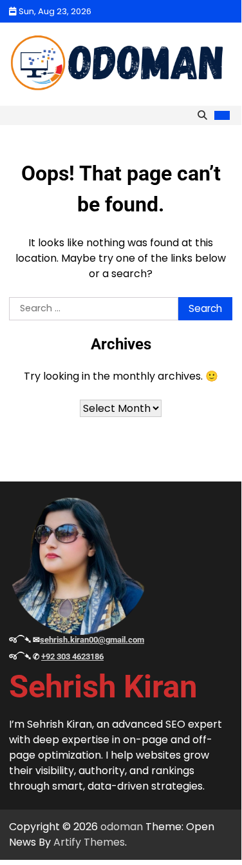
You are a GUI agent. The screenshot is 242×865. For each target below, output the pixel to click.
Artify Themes (89, 842)
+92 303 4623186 (72, 656)
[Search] (202, 115)
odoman (121, 826)
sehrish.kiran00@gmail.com (92, 640)
